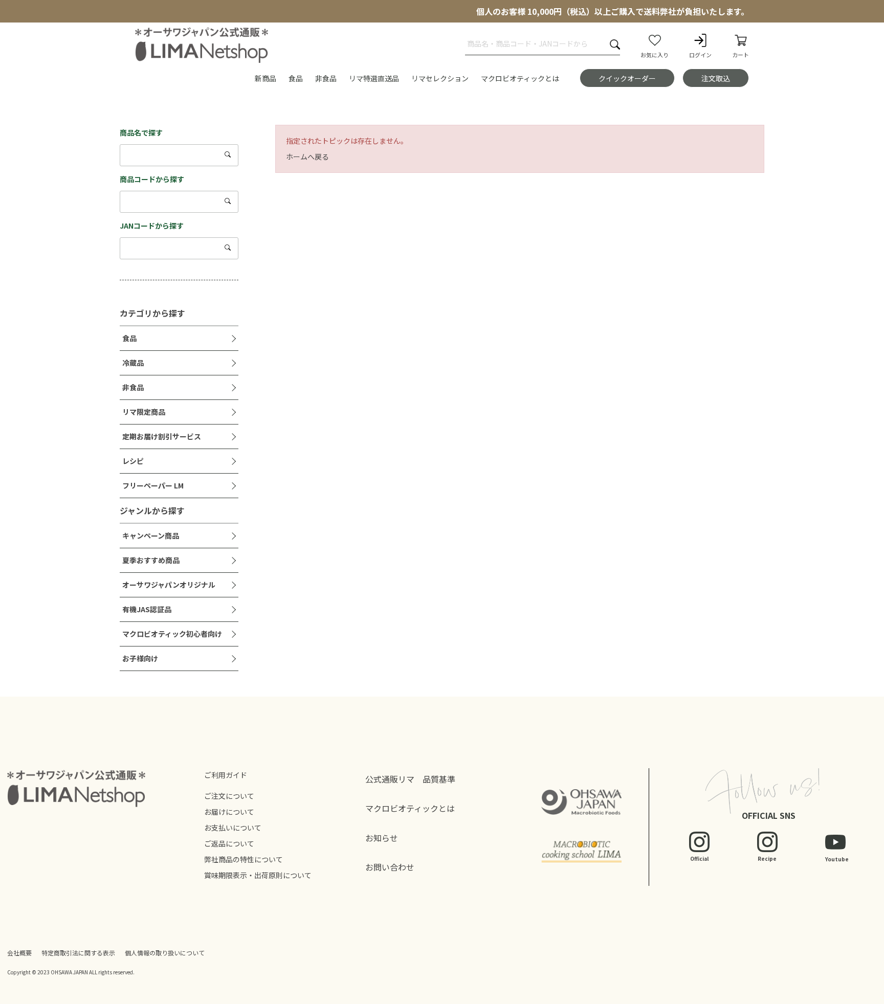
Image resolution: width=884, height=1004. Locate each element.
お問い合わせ (389, 867)
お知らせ (381, 838)
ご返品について (229, 843)
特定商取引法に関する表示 (78, 952)
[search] (228, 154)
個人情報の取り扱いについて (165, 952)
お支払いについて (232, 827)
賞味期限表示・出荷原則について (258, 875)
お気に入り (654, 55)
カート (740, 55)
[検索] (615, 44)
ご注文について (229, 796)
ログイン (700, 55)
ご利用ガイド (225, 775)
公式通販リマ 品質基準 (410, 779)
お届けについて (229, 812)
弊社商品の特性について (243, 859)
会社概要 (19, 952)
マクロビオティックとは (410, 808)
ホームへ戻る (307, 156)
